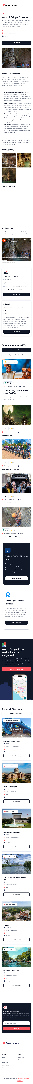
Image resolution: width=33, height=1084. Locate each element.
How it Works (5, 1062)
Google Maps (16, 294)
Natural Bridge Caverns (10, 262)
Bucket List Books (7, 1065)
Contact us (5, 1060)
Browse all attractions (16, 713)
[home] (10, 5)
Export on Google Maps (16, 669)
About (3, 1057)
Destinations (21, 1057)
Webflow (20, 1081)
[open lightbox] (9, 160)
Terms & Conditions (23, 1078)
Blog (3, 1067)
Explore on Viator (16, 350)
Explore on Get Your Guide (16, 355)
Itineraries (21, 1060)
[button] (30, 5)
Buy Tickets (16, 42)
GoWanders (4, 262)
